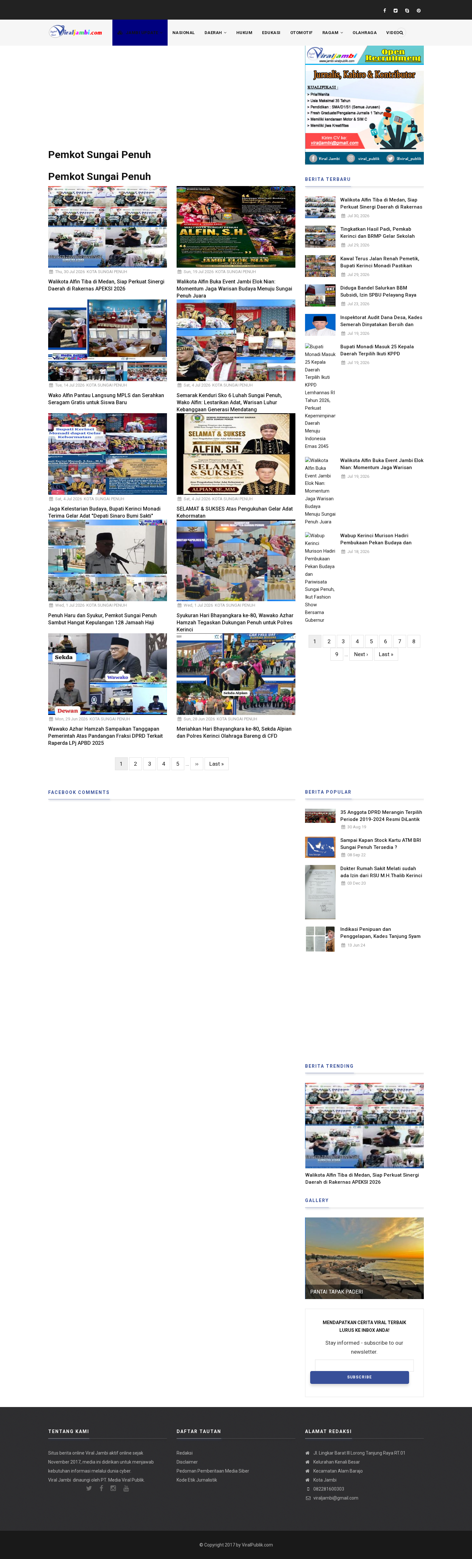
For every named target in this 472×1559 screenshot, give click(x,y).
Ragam (331, 32)
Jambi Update (142, 32)
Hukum (244, 32)
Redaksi (185, 1453)
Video (392, 32)
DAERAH (214, 32)
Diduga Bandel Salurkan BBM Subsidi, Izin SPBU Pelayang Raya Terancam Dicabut (378, 295)
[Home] (75, 27)
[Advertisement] (171, 91)
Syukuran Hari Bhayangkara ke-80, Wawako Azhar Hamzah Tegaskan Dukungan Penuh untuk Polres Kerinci (235, 622)
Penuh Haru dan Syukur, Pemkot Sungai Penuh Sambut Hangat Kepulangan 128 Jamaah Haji (102, 619)
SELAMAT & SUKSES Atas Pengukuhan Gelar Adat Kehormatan (235, 512)
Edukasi (271, 32)
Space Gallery (329, 1292)
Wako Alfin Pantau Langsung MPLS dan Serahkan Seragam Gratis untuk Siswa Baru (106, 398)
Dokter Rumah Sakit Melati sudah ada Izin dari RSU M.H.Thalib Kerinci (381, 872)
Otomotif (301, 32)
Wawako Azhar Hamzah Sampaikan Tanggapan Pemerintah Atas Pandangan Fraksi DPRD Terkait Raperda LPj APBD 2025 (105, 736)
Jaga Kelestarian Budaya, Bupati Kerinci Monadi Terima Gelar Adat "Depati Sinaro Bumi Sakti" (104, 512)
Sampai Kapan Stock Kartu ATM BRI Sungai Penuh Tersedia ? (380, 843)
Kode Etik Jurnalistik (197, 1480)
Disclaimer (187, 1462)
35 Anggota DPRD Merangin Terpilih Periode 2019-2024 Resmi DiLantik (381, 815)
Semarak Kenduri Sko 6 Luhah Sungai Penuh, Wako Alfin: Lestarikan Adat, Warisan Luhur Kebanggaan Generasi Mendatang (229, 402)
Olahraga (365, 32)
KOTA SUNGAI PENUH (107, 271)
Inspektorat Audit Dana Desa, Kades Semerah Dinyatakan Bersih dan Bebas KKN (381, 324)
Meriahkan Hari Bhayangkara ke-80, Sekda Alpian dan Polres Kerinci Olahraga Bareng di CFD (234, 732)
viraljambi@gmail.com (335, 1498)
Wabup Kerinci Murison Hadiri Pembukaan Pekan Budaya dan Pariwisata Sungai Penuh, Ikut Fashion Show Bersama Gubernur (378, 546)
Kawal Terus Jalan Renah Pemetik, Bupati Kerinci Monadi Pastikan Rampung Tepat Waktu (379, 266)
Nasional (183, 32)
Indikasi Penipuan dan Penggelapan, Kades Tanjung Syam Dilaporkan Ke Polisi (380, 936)
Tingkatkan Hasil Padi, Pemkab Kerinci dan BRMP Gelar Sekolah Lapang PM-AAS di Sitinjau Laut (377, 236)
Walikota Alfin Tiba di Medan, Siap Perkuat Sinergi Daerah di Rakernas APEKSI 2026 (106, 285)
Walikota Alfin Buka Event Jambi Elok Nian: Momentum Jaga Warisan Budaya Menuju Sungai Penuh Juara (234, 289)
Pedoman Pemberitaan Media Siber (213, 1471)
